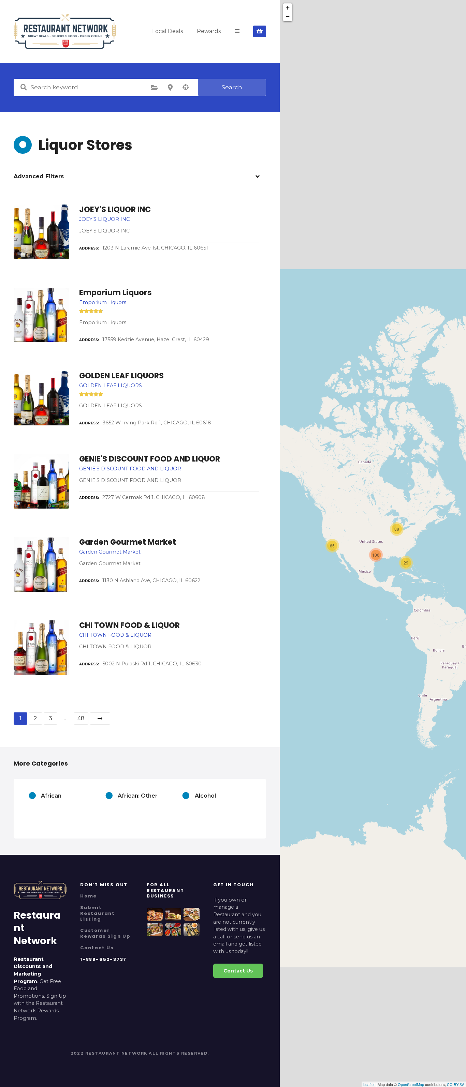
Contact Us (97, 948)
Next (100, 718)
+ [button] (288, 7)
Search (232, 87)
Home (88, 896)
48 (81, 718)
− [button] (288, 16)
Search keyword (23, 87)
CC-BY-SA (455, 1084)
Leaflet (369, 1084)
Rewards (209, 31)
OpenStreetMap (411, 1084)
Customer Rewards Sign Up (105, 933)
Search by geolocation (186, 87)
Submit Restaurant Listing (97, 913)
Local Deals (167, 31)
